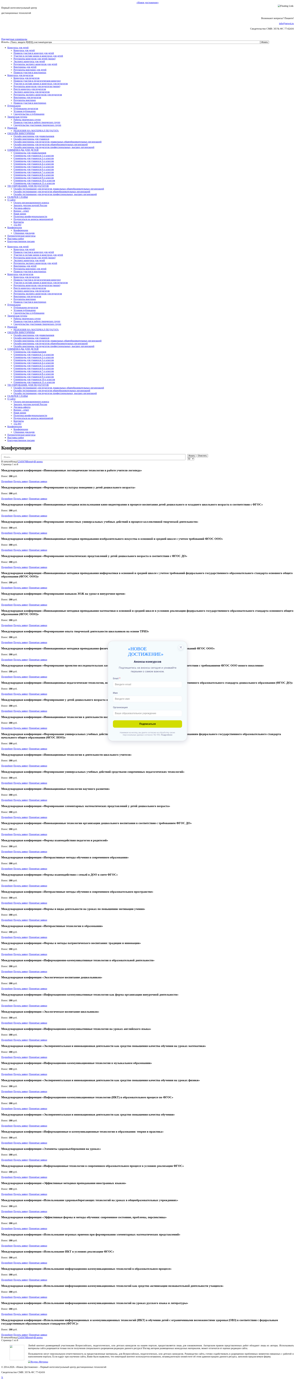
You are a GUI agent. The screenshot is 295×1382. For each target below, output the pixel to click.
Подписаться (147, 724)
